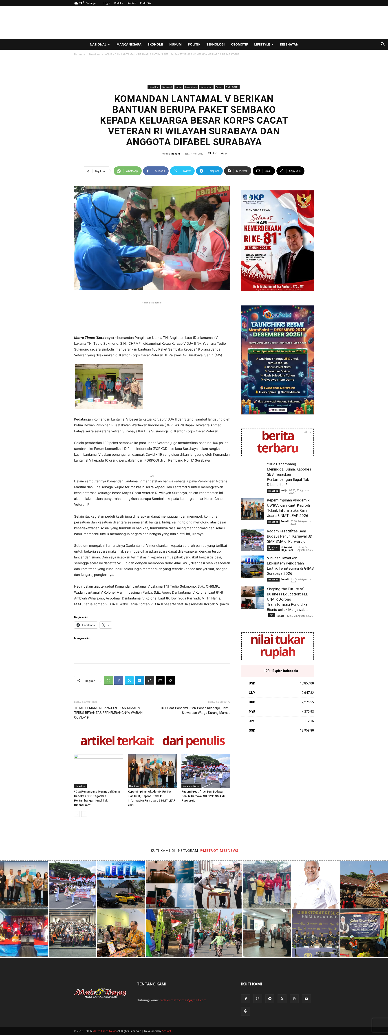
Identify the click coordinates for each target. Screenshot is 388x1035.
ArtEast (166, 1031)
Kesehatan (289, 44)
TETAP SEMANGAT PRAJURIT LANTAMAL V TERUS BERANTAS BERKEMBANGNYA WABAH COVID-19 (108, 712)
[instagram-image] (24, 885)
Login (107, 3)
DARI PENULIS (193, 741)
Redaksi (118, 3)
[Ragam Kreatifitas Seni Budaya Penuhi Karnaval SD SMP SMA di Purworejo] (205, 771)
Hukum (175, 44)
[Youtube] (306, 998)
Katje (284, 490)
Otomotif (239, 44)
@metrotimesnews (219, 850)
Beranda (79, 54)
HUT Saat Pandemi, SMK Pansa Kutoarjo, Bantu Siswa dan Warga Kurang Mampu (195, 710)
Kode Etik (145, 3)
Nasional (98, 44)
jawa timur (191, 87)
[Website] (294, 998)
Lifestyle (262, 44)
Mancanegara (129, 44)
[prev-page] (77, 814)
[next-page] (84, 814)
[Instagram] (257, 998)
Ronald (175, 153)
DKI (271, 615)
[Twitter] (129, 680)
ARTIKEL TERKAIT (116, 741)
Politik (194, 44)
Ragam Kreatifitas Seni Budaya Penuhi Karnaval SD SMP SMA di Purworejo (203, 796)
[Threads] (245, 1011)
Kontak (132, 3)
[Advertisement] (232, 23)
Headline (94, 54)
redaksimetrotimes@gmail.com (183, 1000)
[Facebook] (118, 680)
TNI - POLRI (232, 87)
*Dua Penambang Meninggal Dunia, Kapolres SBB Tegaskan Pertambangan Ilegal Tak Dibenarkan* (289, 474)
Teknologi (216, 44)
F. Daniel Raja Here (287, 548)
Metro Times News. (105, 1031)
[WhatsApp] (108, 680)
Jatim (178, 87)
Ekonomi (155, 44)
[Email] (160, 680)
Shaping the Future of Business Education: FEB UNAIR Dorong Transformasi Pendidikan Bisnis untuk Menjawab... (288, 599)
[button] (382, 45)
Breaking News (191, 785)
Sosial (219, 87)
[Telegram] (139, 680)
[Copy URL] (170, 680)
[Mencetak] (149, 680)
